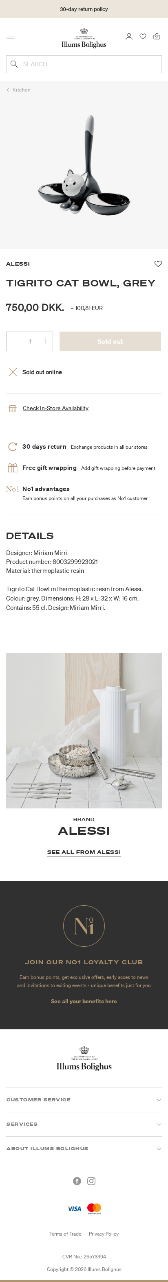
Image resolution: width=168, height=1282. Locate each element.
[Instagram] (91, 1181)
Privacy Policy (104, 1233)
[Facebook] (77, 1181)
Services (22, 1124)
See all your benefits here (84, 1001)
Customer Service (39, 1099)
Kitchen (22, 89)
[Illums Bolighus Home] (84, 37)
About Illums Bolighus (48, 1148)
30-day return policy (84, 9)
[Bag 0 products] (156, 35)
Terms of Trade (65, 1233)
